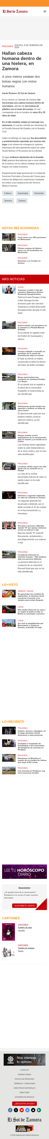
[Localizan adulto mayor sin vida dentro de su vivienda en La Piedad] (9, 475)
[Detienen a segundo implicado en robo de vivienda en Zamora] (9, 504)
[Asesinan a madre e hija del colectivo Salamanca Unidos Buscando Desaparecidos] (9, 302)
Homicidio (39, 193)
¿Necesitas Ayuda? (24, 1104)
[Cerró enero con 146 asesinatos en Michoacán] (9, 237)
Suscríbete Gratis (24, 906)
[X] (16, 1110)
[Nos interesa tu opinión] (24, 1060)
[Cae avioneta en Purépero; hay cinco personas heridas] (9, 770)
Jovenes (8, 201)
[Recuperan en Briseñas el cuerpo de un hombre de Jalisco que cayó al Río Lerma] (9, 758)
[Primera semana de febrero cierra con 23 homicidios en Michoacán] (9, 248)
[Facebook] (10, 1110)
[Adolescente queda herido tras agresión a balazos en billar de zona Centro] (9, 415)
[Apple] (33, 1110)
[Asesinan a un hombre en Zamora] (9, 260)
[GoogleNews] (27, 1110)
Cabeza (7, 193)
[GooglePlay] (39, 1110)
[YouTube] (22, 1110)
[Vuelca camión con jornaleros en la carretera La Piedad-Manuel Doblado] (9, 332)
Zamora (21, 201)
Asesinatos (23, 193)
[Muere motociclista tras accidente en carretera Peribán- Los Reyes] (9, 386)
